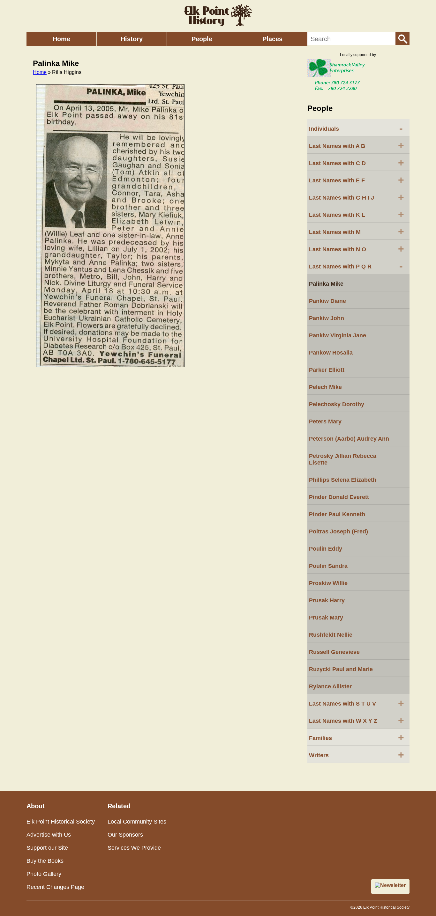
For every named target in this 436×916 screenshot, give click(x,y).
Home (61, 38)
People (202, 38)
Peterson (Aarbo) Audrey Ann (349, 439)
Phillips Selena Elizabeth (342, 480)
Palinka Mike (326, 284)
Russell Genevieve (334, 652)
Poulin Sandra (328, 566)
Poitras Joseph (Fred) (338, 531)
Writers (356, 754)
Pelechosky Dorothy (336, 404)
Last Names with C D (356, 162)
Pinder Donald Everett (339, 497)
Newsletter (393, 885)
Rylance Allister (330, 686)
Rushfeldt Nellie (330, 635)
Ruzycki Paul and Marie (341, 669)
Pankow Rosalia (331, 352)
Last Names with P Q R (356, 266)
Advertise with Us (48, 835)
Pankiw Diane (327, 301)
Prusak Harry (327, 600)
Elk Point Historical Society (60, 821)
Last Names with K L (356, 214)
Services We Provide (134, 848)
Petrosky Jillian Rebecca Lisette (342, 459)
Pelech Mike (325, 387)
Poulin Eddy (325, 549)
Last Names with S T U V (356, 703)
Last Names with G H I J (356, 197)
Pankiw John (326, 318)
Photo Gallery (43, 874)
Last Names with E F (356, 180)
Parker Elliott (326, 370)
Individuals (356, 128)
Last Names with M (356, 231)
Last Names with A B (356, 145)
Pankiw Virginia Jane (337, 335)
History (132, 38)
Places (272, 38)
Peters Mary (325, 421)
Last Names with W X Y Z (356, 720)
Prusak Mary (326, 617)
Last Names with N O (356, 248)
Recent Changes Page (55, 887)
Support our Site (47, 848)
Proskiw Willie (328, 583)
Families (356, 737)
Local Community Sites (137, 821)
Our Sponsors (125, 835)
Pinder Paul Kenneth (337, 514)
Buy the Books (45, 861)
